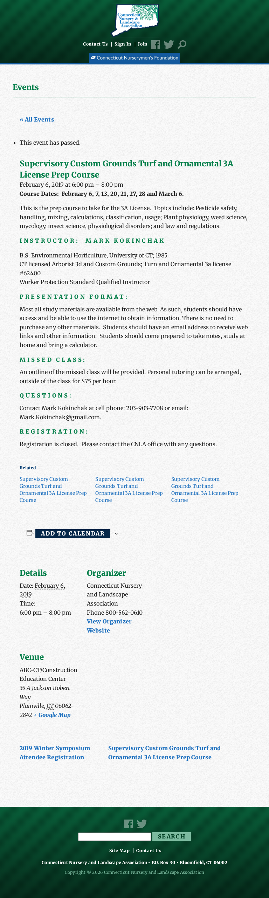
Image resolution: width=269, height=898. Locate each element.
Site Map (119, 850)
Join (142, 44)
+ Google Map (52, 714)
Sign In (123, 44)
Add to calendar (73, 533)
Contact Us (95, 44)
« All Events (37, 119)
